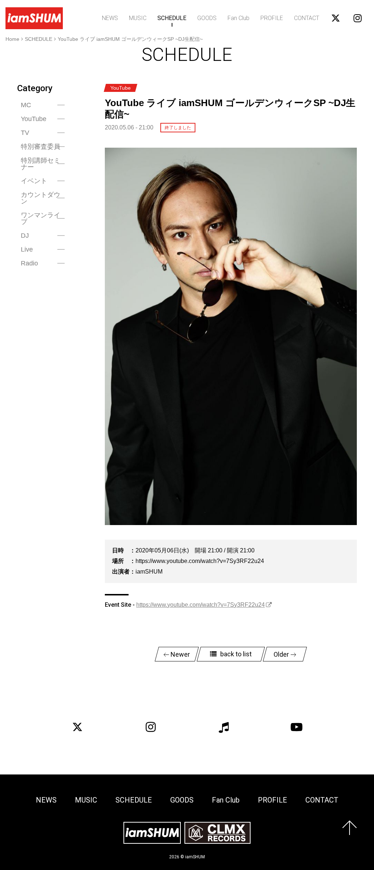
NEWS (110, 18)
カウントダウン (40, 198)
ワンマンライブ (40, 218)
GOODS (207, 18)
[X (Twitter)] (77, 727)
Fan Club (238, 18)
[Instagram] (150, 727)
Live (27, 249)
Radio (29, 263)
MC (26, 105)
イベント (34, 181)
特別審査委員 (40, 146)
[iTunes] (223, 727)
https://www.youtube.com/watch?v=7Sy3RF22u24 (200, 605)
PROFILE (271, 18)
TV (25, 132)
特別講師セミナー (40, 164)
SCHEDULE (171, 18)
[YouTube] (297, 727)
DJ (25, 235)
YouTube (33, 119)
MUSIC (137, 18)
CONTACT (306, 18)
